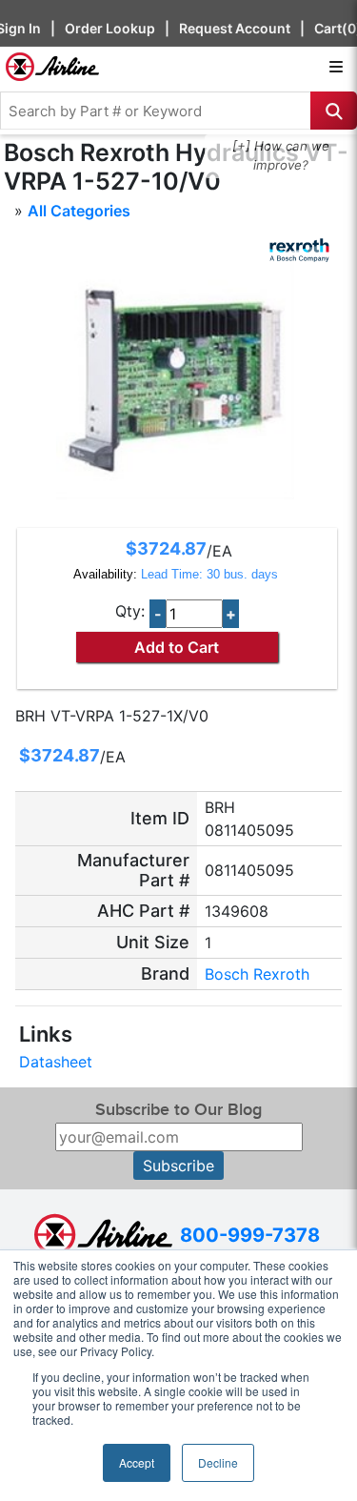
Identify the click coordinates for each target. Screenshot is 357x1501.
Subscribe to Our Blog (178, 1110)
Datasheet (55, 1061)
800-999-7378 (250, 1235)
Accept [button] (136, 1462)
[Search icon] (333, 110)
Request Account (234, 28)
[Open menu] (336, 66)
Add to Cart (176, 647)
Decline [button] (218, 1462)
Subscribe (178, 1165)
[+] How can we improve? (280, 155)
